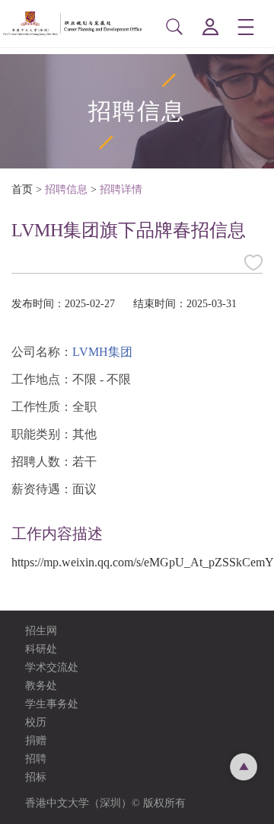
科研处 (41, 649)
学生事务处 (51, 704)
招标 (35, 777)
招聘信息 (66, 189)
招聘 (35, 759)
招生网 (41, 630)
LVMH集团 (102, 351)
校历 (35, 722)
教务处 (41, 685)
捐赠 (35, 740)
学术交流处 (51, 667)
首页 (22, 189)
